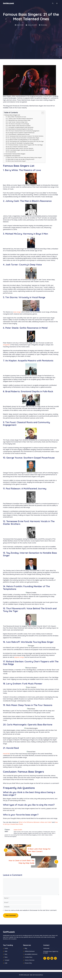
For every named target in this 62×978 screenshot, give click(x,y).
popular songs (19, 657)
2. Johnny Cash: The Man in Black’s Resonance (20, 118)
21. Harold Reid (12, 152)
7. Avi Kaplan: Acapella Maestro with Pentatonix (20, 127)
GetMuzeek (8, 3)
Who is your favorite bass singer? (17, 161)
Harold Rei (6, 754)
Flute (6, 954)
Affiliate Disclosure (30, 951)
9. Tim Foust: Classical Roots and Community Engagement (23, 131)
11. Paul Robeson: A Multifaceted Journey (18, 134)
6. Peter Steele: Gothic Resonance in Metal (18, 125)
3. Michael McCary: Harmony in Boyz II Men (18, 120)
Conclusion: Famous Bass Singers (15, 154)
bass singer (17, 312)
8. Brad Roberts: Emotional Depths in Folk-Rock (20, 129)
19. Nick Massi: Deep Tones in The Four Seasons (20, 148)
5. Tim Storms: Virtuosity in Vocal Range (18, 124)
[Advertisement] (31, 37)
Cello (6, 963)
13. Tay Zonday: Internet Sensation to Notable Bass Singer (23, 138)
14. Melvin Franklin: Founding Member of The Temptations (23, 139)
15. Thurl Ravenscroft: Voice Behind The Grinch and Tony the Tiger (26, 141)
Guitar (6, 948)
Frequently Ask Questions (12, 155)
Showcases (44, 25)
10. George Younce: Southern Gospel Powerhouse (21, 132)
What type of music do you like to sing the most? (21, 159)
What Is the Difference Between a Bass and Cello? (35, 822)
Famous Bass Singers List (12, 115)
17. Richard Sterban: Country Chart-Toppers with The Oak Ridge (25, 145)
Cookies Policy (28, 957)
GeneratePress (39, 975)
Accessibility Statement (31, 954)
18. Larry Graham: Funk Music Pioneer (18, 146)
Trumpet (7, 960)
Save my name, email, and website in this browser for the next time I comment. (31, 910)
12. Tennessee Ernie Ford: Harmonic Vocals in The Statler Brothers (25, 136)
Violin (6, 951)
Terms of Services (29, 960)
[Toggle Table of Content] (42, 113)
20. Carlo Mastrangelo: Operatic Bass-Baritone (21, 150)
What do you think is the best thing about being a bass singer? (24, 157)
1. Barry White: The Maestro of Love (16, 117)
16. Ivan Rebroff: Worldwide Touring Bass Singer (21, 143)
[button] (53, 3)
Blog (26, 948)
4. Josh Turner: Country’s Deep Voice (17, 122)
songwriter (6, 345)
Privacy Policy (28, 963)
